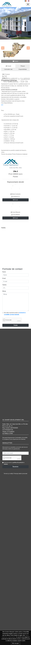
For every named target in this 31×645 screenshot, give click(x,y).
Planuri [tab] (23, 66)
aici (2, 104)
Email (4, 278)
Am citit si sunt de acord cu (15, 313)
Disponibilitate (23, 69)
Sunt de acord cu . (14, 463)
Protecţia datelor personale (20, 473)
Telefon (4, 284)
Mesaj (4, 291)
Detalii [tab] (9, 66)
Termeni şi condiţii (8, 473)
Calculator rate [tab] (8, 69)
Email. (16, 200)
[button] (2, 48)
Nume (4, 272)
